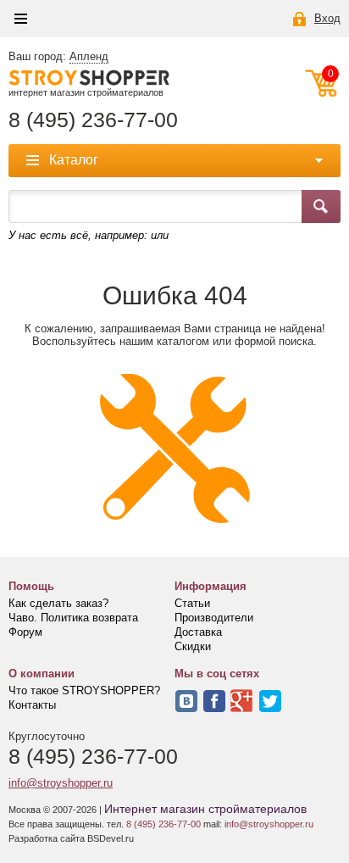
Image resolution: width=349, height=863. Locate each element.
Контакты (32, 705)
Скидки (192, 646)
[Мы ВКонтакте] (186, 701)
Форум (25, 632)
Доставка (198, 632)
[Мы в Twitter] (270, 701)
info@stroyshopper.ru (60, 783)
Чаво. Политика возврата (73, 617)
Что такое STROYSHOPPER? (84, 690)
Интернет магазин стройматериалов (205, 809)
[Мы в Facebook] (214, 701)
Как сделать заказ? (58, 603)
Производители (213, 617)
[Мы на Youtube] (242, 701)
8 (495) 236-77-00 (93, 120)
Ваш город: (58, 56)
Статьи (192, 603)
